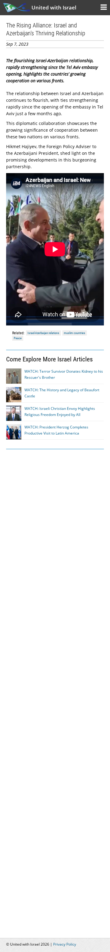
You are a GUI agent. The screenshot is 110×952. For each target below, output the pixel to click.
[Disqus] (55, 690)
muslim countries (74, 333)
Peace (18, 338)
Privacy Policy (64, 944)
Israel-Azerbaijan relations (43, 333)
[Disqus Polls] (55, 531)
